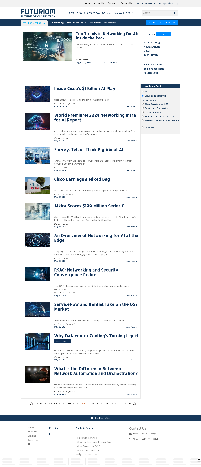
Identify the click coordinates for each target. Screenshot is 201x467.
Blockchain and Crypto (87, 437)
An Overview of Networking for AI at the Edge (96, 238)
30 (88, 403)
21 (46, 403)
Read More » (111, 62)
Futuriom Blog (57, 22)
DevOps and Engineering (156, 108)
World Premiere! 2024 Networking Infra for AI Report (95, 117)
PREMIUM (150, 34)
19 (36, 403)
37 (120, 403)
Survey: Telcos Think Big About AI (88, 149)
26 (69, 403)
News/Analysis (72, 22)
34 (106, 403)
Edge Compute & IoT (155, 112)
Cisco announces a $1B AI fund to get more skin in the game (82, 99)
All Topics (149, 127)
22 (50, 403)
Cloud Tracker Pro (153, 64)
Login (164, 3)
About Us (99, 3)
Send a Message (148, 433)
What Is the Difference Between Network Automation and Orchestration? (96, 371)
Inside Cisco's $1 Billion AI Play (84, 88)
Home (87, 3)
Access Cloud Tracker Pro (162, 22)
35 (111, 403)
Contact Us (126, 3)
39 (129, 403)
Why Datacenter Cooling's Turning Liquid (96, 335)
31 (92, 403)
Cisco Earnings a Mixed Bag (82, 179)
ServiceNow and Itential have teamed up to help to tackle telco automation (89, 320)
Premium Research (153, 68)
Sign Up (174, 3)
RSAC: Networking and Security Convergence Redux (86, 272)
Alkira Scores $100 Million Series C (89, 205)
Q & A (83, 22)
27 (74, 403)
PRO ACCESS (34, 23)
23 (55, 403)
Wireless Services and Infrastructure (162, 120)
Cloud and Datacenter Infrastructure (94, 442)
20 (41, 403)
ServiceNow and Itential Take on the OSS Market (96, 307)
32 (97, 403)
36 (115, 403)
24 (60, 403)
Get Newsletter (148, 3)
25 (64, 403)
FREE (163, 34)
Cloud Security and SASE (156, 104)
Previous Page (32, 404)
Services (112, 3)
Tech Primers (94, 22)
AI (146, 91)
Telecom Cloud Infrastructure (159, 116)
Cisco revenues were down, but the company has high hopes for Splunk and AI (90, 190)
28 (78, 403)
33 (101, 403)
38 (125, 403)
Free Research (109, 22)
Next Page (134, 404)
